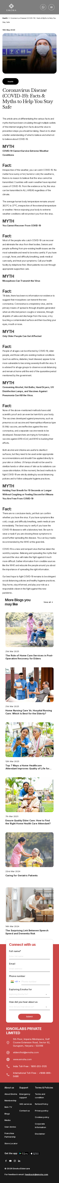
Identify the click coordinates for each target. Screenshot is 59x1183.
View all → (48, 602)
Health (5, 18)
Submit (29, 1017)
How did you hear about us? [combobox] (21, 1007)
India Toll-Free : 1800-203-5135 (30, 1066)
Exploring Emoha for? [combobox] (18, 994)
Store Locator (11, 1143)
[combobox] (15, 982)
